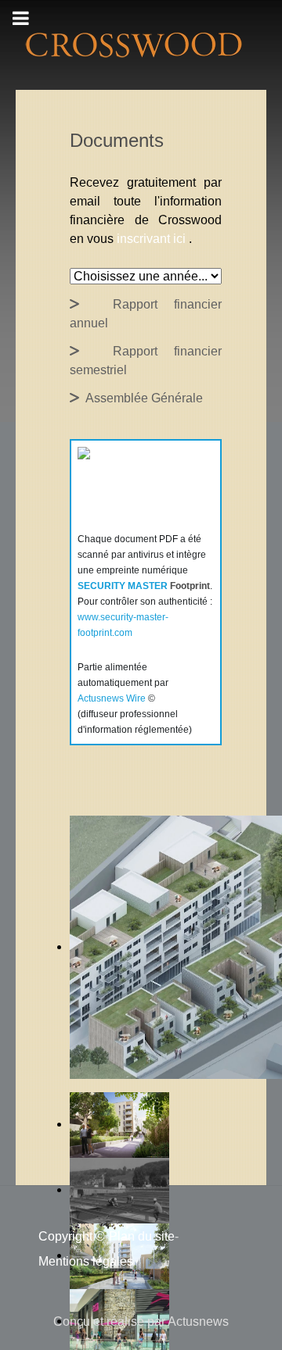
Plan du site (142, 1236)
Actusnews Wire (112, 698)
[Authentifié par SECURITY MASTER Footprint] (130, 484)
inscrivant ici (153, 238)
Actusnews (198, 1321)
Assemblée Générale (141, 398)
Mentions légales (85, 1261)
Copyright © (71, 1236)
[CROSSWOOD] (132, 44)
